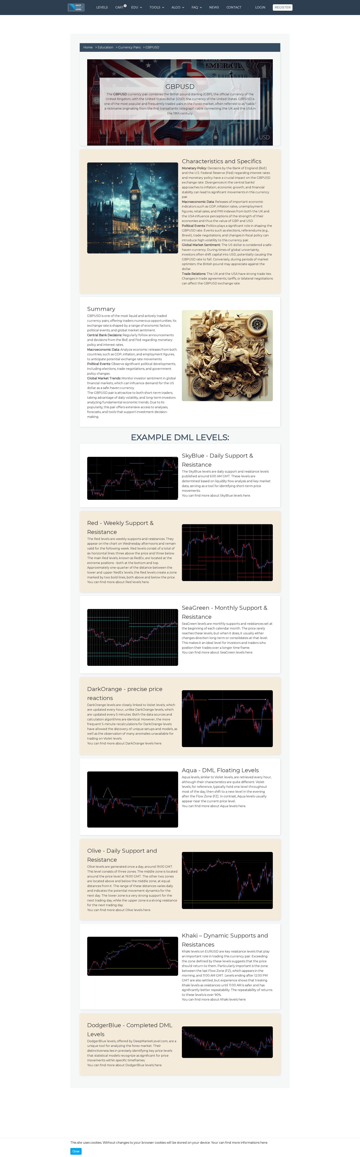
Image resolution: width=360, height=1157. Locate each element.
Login (260, 7)
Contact (234, 7)
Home (88, 47)
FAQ (195, 7)
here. (264, 1142)
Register (283, 7)
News (214, 7)
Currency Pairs (129, 47)
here (246, 495)
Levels (102, 7)
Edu (134, 7)
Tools (154, 7)
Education (105, 47)
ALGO (176, 7)
